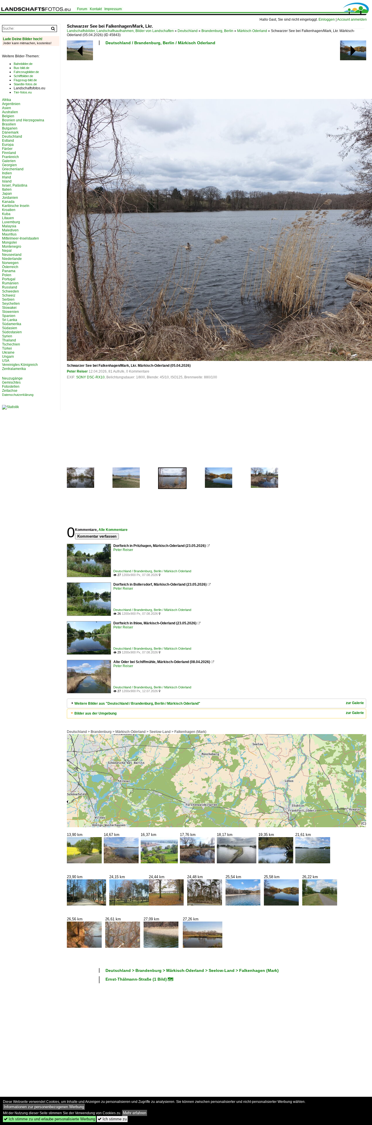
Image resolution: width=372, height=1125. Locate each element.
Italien (7, 189)
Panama (8, 271)
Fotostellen (10, 387)
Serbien (8, 299)
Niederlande (12, 259)
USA (5, 361)
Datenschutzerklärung (17, 394)
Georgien (9, 165)
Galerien (9, 161)
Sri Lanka (9, 320)
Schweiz (8, 295)
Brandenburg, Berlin (217, 31)
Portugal (8, 279)
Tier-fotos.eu (23, 92)
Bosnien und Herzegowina (23, 120)
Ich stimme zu (112, 1119)
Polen (6, 275)
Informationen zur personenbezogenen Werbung (44, 1107)
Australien (10, 112)
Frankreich (10, 157)
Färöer (7, 149)
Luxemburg (11, 222)
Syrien (7, 336)
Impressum (113, 9)
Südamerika (11, 324)
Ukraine (8, 352)
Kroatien (8, 210)
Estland (8, 141)
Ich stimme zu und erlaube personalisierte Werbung (49, 1119)
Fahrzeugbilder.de (26, 72)
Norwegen (10, 263)
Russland (9, 287)
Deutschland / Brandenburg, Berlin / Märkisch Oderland (160, 42)
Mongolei (9, 242)
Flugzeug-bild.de (25, 80)
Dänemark (10, 132)
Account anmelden (352, 19)
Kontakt (96, 9)
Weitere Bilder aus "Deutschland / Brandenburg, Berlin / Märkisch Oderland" (137, 703)
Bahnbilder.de (23, 63)
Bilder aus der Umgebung (95, 713)
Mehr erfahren (134, 1113)
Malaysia (9, 226)
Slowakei (9, 308)
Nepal (7, 251)
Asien (6, 108)
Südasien (9, 328)
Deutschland (188, 31)
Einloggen (327, 19)
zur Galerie (355, 703)
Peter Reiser (77, 371)
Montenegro (11, 247)
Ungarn (8, 357)
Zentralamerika (14, 369)
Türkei (7, 348)
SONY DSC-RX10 (90, 377)
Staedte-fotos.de (25, 84)
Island (7, 181)
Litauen (8, 218)
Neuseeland (12, 255)
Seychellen (11, 304)
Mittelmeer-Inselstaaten (20, 238)
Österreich (10, 267)
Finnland (9, 153)
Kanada (8, 202)
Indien (7, 173)
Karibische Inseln (15, 206)
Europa (8, 145)
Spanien (8, 316)
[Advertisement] (172, 74)
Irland (6, 177)
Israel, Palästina (14, 185)
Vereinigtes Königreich (20, 365)
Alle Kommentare (113, 530)
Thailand (9, 340)
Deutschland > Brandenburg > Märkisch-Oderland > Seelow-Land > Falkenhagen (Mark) (136, 732)
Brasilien (9, 124)
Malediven (10, 230)
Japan (7, 194)
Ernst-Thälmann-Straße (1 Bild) (136, 979)
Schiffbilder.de (23, 76)
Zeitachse (9, 391)
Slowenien (10, 312)
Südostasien (12, 332)
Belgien (8, 116)
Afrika (6, 100)
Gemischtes (11, 382)
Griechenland (13, 169)
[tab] (216, 703)
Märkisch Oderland (252, 31)
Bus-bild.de (21, 68)
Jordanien (10, 198)
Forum (82, 9)
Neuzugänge (12, 378)
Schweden (10, 291)
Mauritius (9, 234)
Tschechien (11, 344)
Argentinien (11, 104)
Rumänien (10, 283)
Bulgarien (9, 128)
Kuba (6, 214)
